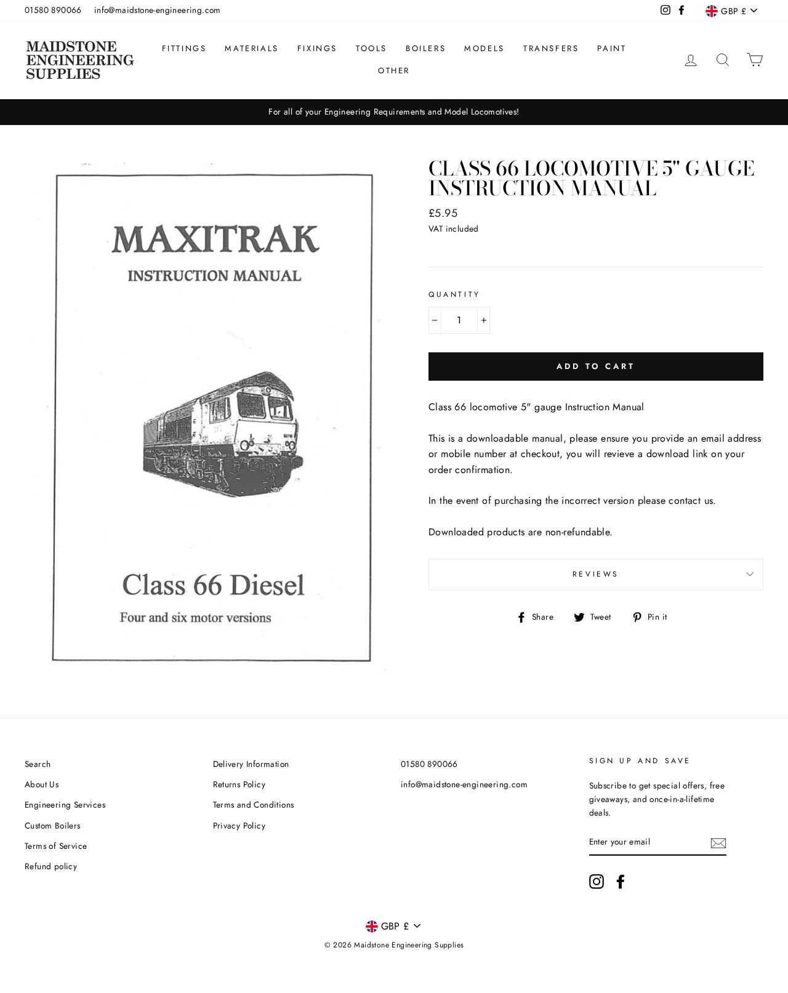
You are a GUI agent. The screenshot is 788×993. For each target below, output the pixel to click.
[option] (394, 112)
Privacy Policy (239, 825)
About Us (41, 784)
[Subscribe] (718, 842)
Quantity (454, 294)
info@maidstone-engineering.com (157, 10)
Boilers (426, 48)
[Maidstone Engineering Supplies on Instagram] (596, 881)
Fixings (317, 48)
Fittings (184, 48)
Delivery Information (251, 764)
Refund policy (51, 866)
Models (484, 48)
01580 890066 (53, 10)
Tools (371, 48)
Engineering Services (65, 804)
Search (37, 764)
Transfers (551, 48)
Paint (611, 48)
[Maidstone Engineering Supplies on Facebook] (620, 881)
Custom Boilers (53, 825)
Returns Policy (239, 784)
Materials (251, 48)
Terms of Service (56, 846)
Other (394, 70)
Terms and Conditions (253, 804)
